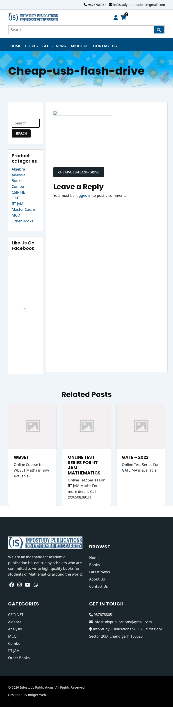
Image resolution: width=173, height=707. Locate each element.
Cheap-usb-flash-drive (78, 172)
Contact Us (105, 46)
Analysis (18, 175)
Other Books (22, 221)
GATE (16, 197)
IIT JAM (17, 203)
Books (31, 46)
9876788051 (97, 4)
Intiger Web (37, 695)
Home (15, 46)
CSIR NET (19, 192)
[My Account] (116, 18)
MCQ (16, 215)
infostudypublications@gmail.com (139, 4)
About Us (80, 46)
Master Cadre (23, 209)
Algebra (18, 169)
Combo (18, 186)
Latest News (54, 46)
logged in (83, 195)
